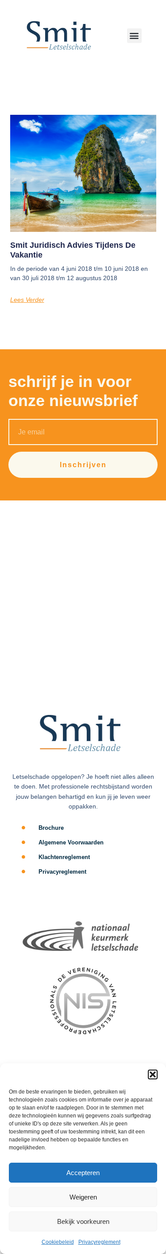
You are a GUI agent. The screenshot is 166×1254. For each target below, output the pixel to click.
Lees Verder (27, 299)
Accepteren (83, 1172)
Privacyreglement (99, 1242)
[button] (152, 1074)
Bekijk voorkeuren (83, 1221)
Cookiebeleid (58, 1242)
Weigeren (83, 1197)
